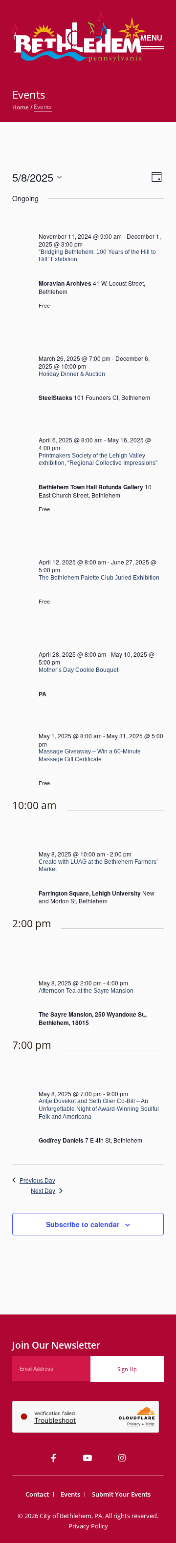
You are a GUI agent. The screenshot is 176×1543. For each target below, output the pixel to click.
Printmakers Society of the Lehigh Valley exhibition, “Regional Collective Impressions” (98, 459)
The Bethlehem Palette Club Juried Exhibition (99, 577)
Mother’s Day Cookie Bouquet (78, 670)
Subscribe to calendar (82, 1224)
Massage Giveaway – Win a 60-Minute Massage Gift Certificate (90, 755)
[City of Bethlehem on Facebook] (54, 1457)
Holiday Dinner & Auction (72, 374)
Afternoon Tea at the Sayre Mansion (86, 990)
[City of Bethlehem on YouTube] (87, 1457)
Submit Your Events (121, 1494)
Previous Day (37, 1180)
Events (70, 1494)
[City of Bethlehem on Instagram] (122, 1457)
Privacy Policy (88, 1526)
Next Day (43, 1190)
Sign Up (127, 1369)
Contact (37, 1494)
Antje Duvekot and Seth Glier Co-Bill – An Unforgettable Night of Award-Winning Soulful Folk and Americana (99, 1109)
